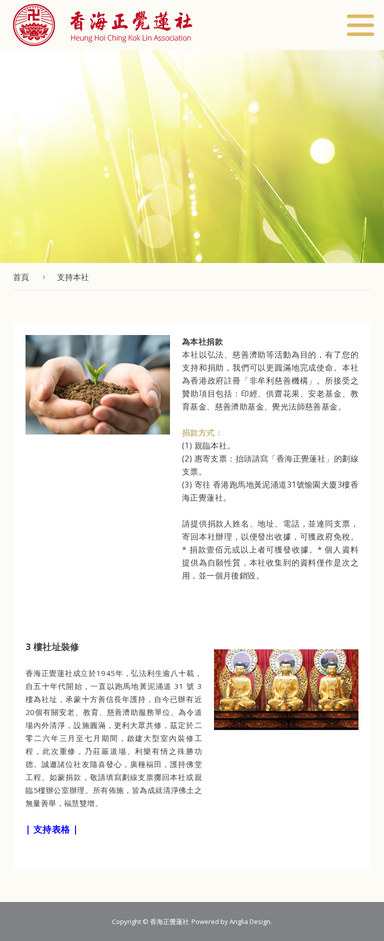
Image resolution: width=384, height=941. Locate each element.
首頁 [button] (21, 277)
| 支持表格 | (52, 829)
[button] (102, 25)
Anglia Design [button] (250, 921)
